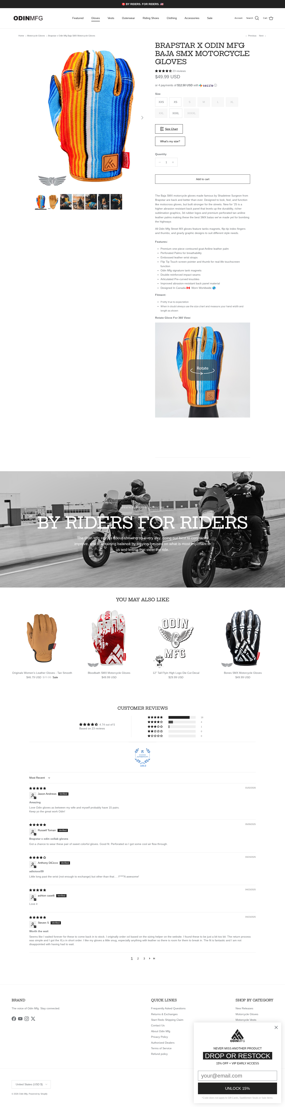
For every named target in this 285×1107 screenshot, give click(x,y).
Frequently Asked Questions (168, 1008)
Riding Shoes (151, 18)
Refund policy (159, 1053)
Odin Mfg (23, 1094)
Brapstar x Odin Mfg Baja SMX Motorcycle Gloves (71, 36)
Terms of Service (161, 1048)
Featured (78, 18)
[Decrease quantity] (158, 162)
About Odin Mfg (160, 1031)
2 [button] (138, 958)
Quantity (161, 154)
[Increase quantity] (174, 162)
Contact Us (158, 1025)
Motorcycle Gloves (36, 36)
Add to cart (202, 179)
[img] (37, 788)
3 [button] (144, 958)
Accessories (192, 18)
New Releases (244, 1008)
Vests (111, 18)
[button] (164, 70)
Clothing (172, 18)
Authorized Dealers (162, 1042)
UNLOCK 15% (237, 1088)
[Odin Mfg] (28, 18)
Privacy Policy (159, 1036)
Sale (209, 18)
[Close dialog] (276, 1027)
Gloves (95, 18)
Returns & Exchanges (164, 1014)
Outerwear (128, 18)
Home (21, 36)
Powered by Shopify (38, 1094)
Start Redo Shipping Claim (167, 1019)
